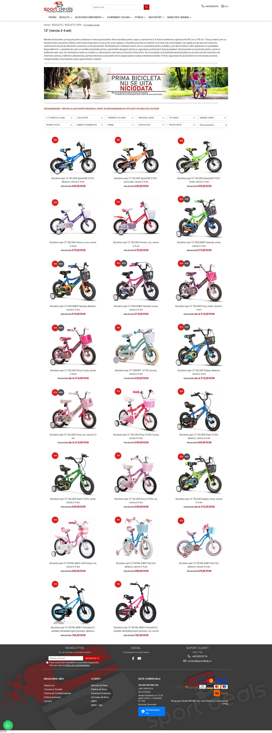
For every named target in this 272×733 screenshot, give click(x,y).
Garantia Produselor (101, 693)
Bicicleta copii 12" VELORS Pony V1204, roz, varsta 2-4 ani (136, 501)
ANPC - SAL (97, 705)
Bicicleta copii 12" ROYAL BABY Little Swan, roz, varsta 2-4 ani (73, 565)
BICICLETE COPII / (74, 25)
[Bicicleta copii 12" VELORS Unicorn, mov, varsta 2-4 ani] (73, 217)
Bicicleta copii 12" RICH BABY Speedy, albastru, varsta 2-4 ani (73, 308)
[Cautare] (146, 7)
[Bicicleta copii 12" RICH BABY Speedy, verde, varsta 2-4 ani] (199, 217)
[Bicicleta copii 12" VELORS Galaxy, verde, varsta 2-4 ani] (199, 473)
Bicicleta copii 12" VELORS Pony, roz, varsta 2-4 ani (73, 436)
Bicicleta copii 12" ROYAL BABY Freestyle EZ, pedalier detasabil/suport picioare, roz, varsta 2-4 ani (136, 629)
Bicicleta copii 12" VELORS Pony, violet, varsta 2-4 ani (199, 308)
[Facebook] (133, 658)
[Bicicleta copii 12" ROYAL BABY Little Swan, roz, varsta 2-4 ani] (73, 538)
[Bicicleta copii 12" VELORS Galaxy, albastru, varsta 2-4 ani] (199, 345)
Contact (48, 701)
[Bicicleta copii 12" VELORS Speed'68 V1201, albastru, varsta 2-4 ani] (73, 155)
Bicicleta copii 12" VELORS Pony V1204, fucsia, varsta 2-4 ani (136, 436)
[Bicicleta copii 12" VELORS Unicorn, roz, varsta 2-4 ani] (136, 217)
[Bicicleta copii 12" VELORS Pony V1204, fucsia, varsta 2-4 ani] (136, 409)
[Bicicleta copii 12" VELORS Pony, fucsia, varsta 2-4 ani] (73, 345)
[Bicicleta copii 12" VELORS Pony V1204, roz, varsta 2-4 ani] (136, 474)
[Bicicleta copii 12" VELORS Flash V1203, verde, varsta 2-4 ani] (73, 474)
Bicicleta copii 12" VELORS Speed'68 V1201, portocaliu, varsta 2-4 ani (136, 180)
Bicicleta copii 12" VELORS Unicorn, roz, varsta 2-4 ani (136, 244)
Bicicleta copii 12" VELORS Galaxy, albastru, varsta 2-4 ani (199, 372)
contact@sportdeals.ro (199, 661)
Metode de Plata (99, 685)
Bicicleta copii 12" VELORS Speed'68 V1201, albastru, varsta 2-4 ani (73, 180)
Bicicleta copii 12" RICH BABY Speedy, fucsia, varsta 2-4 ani (136, 308)
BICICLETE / (58, 25)
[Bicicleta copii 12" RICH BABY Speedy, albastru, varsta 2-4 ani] (73, 281)
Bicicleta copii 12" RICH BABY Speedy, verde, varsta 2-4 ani (199, 244)
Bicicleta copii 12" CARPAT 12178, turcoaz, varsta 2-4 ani (136, 372)
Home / (48, 25)
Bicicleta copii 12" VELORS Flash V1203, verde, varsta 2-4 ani (73, 501)
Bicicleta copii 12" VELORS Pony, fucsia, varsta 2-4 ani (73, 372)
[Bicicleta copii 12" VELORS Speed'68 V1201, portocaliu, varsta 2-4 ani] (136, 155)
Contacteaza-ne (153, 711)
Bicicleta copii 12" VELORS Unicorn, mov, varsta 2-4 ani (73, 244)
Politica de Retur (99, 689)
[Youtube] (139, 658)
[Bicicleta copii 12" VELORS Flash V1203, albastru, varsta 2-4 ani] (199, 409)
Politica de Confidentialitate (77, 665)
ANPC (94, 701)
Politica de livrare (52, 697)
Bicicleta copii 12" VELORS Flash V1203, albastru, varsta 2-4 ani (199, 436)
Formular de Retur (100, 697)
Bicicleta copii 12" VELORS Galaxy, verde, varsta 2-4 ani (199, 501)
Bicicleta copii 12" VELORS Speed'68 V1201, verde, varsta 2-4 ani (199, 180)
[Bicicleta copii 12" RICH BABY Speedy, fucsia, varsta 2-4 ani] (136, 281)
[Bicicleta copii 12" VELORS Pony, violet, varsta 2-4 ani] (199, 281)
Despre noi (49, 685)
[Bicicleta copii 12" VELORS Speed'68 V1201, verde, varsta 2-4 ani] (199, 155)
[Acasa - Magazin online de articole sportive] (63, 7)
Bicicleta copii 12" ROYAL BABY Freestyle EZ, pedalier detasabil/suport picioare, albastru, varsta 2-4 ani (73, 629)
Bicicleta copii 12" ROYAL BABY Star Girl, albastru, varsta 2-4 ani (136, 565)
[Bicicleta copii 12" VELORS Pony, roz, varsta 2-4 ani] (73, 409)
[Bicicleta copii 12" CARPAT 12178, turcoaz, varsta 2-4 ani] (136, 345)
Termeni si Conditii (53, 689)
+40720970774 (199, 656)
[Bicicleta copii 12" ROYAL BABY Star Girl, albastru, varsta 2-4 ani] (136, 538)
